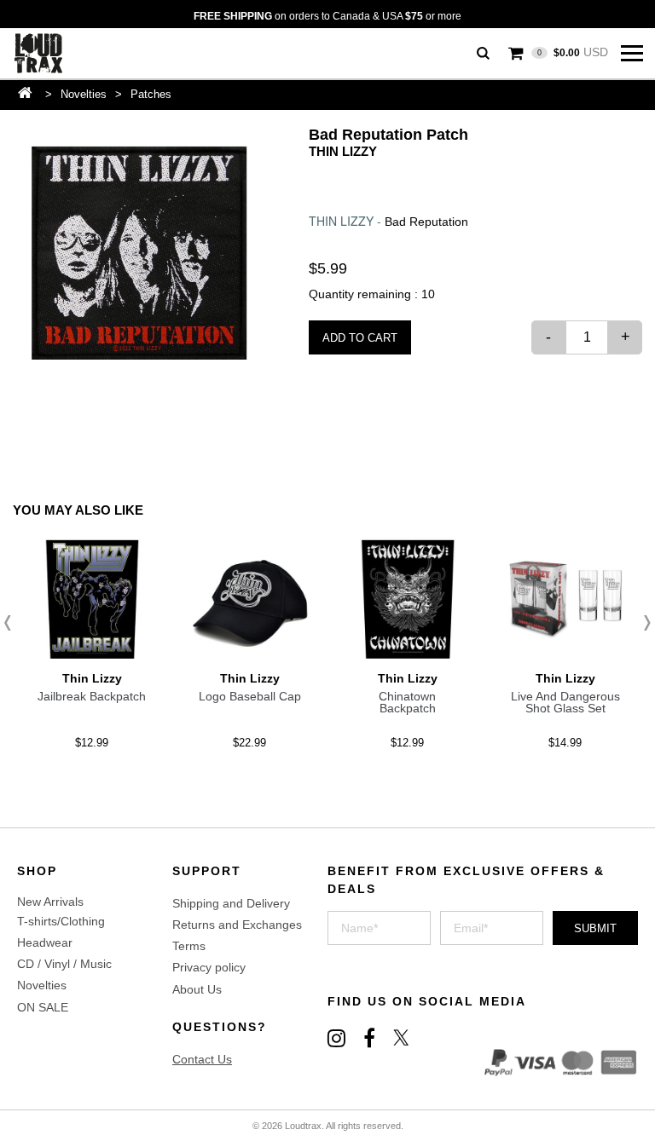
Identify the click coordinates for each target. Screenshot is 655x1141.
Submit (595, 928)
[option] (139, 253)
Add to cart (359, 337)
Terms (189, 946)
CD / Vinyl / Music (64, 964)
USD (572, 52)
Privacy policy (209, 967)
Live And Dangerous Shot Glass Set (565, 702)
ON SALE (42, 1007)
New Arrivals (50, 901)
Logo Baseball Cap (250, 696)
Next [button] (642, 622)
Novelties (84, 94)
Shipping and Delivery (231, 903)
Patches (150, 94)
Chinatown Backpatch (407, 702)
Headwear (44, 942)
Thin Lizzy (343, 151)
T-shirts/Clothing (61, 921)
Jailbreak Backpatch (92, 696)
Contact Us (202, 1059)
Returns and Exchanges (237, 924)
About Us (197, 989)
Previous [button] (12, 622)
